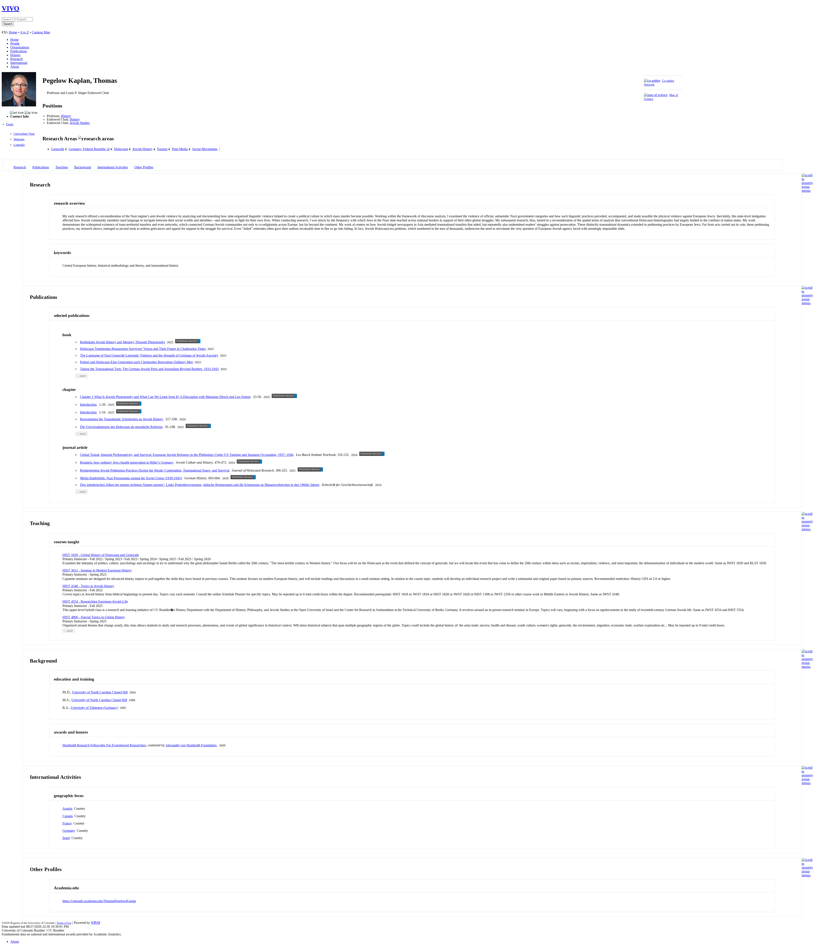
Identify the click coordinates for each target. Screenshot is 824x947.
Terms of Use (64, 922)
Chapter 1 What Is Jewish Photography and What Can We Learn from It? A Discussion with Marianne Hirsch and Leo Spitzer (165, 397)
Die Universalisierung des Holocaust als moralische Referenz (121, 427)
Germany (68, 830)
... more (81, 375)
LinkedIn (19, 145)
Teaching (61, 167)
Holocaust (121, 149)
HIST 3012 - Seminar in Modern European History (97, 570)
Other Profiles (143, 167)
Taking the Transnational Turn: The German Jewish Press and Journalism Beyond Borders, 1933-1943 (149, 369)
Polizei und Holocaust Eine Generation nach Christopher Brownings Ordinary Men (136, 362)
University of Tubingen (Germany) (94, 707)
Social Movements (204, 149)
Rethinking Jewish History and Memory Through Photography (122, 342)
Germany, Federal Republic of (89, 149)
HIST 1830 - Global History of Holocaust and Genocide (100, 555)
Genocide (57, 149)
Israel (66, 838)
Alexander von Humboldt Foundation (191, 745)
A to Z (24, 32)
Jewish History (142, 149)
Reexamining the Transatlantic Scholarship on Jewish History (121, 419)
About (14, 66)
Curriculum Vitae (24, 133)
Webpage (19, 139)
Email (9, 124)
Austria (67, 808)
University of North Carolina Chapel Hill (100, 692)
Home (13, 32)
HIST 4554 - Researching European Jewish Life (95, 601)
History (66, 116)
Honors (15, 55)
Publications (18, 51)
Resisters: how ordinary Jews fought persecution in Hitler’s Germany (126, 462)
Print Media (180, 149)
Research (16, 59)
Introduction (88, 404)
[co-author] (652, 80)
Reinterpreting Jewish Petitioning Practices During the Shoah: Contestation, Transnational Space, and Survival (154, 470)
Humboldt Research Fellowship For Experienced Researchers (104, 745)
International (18, 63)
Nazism (162, 149)
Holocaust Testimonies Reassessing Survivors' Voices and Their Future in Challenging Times (143, 349)
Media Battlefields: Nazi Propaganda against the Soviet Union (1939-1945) (131, 478)
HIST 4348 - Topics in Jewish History (88, 586)
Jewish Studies (80, 123)
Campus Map (41, 32)
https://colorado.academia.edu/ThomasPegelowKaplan (99, 901)
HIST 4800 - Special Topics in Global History (93, 617)
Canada (67, 816)
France (67, 823)
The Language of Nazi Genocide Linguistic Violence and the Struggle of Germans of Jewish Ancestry (149, 355)
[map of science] (656, 95)
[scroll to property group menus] (807, 190)
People (15, 43)
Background (82, 167)
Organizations (19, 47)
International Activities (112, 167)
